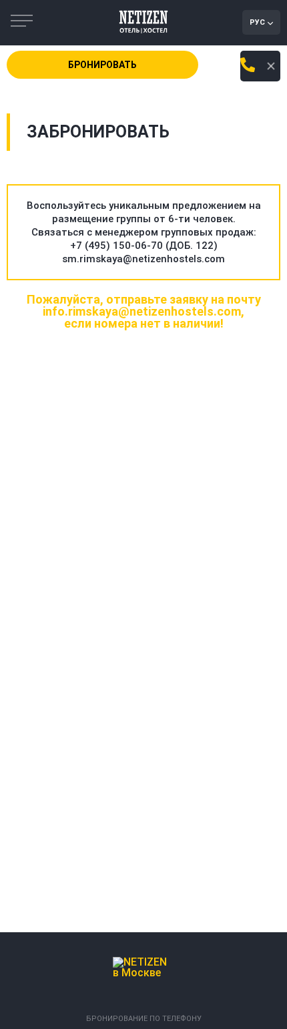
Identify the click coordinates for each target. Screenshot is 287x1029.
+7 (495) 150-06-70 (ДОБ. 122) (144, 246)
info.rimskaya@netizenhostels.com (142, 311)
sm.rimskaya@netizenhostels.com (143, 259)
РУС (257, 22)
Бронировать (102, 64)
